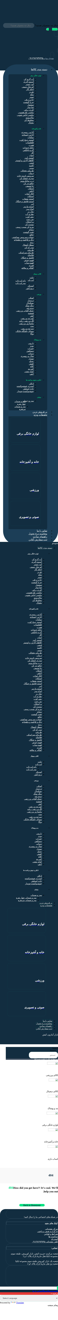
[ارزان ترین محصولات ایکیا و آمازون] (39, 12)
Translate (20, 1303)
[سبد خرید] (57, 50)
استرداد (54, 1239)
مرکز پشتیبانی (51, 1229)
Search (55, 1048)
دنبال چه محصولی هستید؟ (46, 25)
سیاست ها (53, 1236)
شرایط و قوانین (51, 1234)
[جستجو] (52, 29)
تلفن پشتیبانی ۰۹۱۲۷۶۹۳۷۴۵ (45, 1241)
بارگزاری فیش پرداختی (47, 1231)
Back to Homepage (32, 1205)
